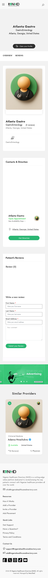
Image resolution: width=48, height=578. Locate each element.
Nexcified (31, 573)
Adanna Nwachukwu (18, 439)
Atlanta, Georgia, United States (25, 229)
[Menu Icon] (3, 4)
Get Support (8, 525)
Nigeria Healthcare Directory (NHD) (24, 571)
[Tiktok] (20, 560)
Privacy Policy (8, 533)
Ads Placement (9, 513)
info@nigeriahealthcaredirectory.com (21, 489)
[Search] (43, 5)
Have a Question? (10, 529)
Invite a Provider (10, 509)
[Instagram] (15, 560)
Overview (7, 55)
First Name (11, 303)
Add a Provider (9, 505)
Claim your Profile (26, 46)
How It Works (8, 501)
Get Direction (24, 238)
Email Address (12, 319)
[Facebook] (5, 560)
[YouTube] (25, 560)
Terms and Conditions (12, 537)
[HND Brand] (13, 4)
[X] (10, 560)
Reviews (19, 55)
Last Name (11, 311)
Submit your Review (16, 346)
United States (26, 445)
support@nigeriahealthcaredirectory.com (23, 549)
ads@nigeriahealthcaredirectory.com (21, 553)
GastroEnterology (14, 124)
